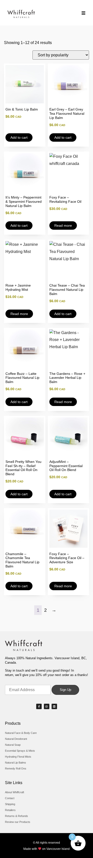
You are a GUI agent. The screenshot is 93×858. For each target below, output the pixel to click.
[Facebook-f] (39, 706)
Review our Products (17, 821)
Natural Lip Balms (15, 762)
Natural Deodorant (16, 738)
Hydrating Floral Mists (18, 756)
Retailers (10, 810)
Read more (63, 225)
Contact (9, 798)
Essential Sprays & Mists (20, 750)
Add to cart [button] (19, 137)
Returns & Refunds (16, 815)
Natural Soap (13, 744)
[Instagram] (46, 706)
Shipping (10, 804)
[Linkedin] (54, 706)
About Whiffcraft (14, 792)
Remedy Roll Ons (15, 768)
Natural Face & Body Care (21, 732)
